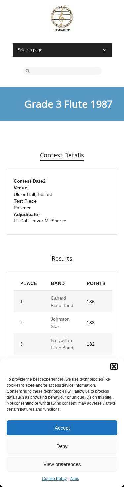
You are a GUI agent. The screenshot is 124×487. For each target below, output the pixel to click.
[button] (114, 366)
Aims (74, 478)
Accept (62, 428)
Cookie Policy (54, 478)
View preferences (62, 464)
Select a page (30, 50)
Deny (62, 446)
